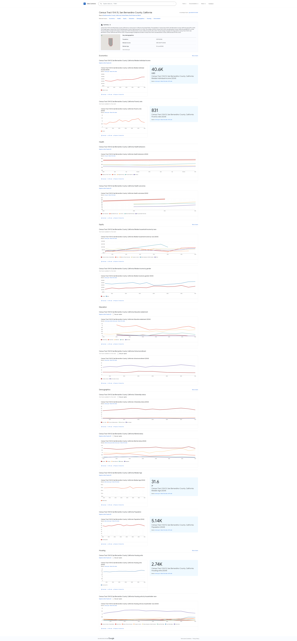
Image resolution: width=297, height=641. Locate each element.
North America (133, 15)
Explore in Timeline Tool (119, 94)
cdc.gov (106, 155)
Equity (124, 18)
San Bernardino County (109, 15)
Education (131, 18)
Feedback (211, 3)
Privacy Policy (196, 638)
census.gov (106, 71)
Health (119, 18)
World (139, 15)
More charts (195, 55)
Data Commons (91, 3)
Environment (157, 18)
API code (110, 94)
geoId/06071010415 (193, 12)
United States (125, 15)
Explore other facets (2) (105, 63)
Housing (149, 18)
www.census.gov (126, 49)
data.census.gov (113, 321)
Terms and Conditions (186, 638)
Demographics (140, 18)
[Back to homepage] (85, 4)
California (118, 15)
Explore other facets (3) (105, 436)
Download (104, 94)
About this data (113, 71)
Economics (112, 18)
